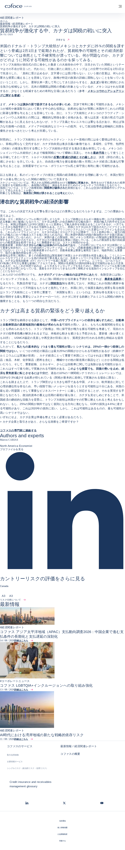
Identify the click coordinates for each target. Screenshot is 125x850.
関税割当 (56, 283)
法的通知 (62, 821)
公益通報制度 (62, 834)
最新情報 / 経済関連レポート (78, 746)
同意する (62, 841)
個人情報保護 (62, 827)
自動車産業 (6, 245)
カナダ (94, 82)
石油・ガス (6, 219)
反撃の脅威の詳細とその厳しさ (73, 157)
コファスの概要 (70, 753)
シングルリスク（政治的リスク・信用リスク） (27, 768)
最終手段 (98, 152)
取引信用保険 (13, 755)
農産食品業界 (112, 279)
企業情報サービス (15, 761)
